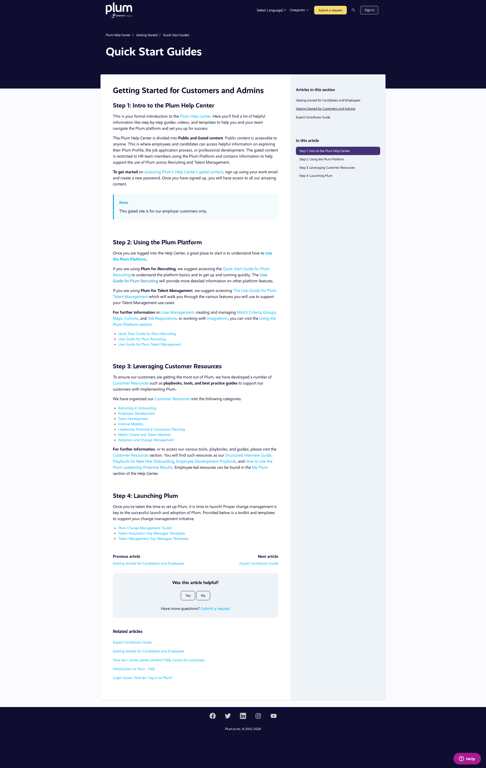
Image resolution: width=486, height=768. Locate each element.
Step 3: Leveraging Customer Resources (327, 167)
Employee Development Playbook (206, 461)
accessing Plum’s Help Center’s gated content (183, 171)
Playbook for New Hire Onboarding (143, 461)
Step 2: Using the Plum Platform (321, 159)
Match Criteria (249, 312)
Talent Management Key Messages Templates (153, 539)
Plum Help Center (118, 35)
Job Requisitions (162, 318)
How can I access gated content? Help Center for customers (159, 660)
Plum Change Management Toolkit (145, 528)
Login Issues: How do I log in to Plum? (142, 678)
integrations (217, 318)
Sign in (369, 10)
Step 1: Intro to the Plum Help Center (324, 151)
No (203, 595)
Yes (188, 595)
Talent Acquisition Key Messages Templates (151, 533)
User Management (177, 312)
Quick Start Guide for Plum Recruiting (147, 334)
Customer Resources (131, 383)
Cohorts (131, 318)
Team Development (133, 419)
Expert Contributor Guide (258, 563)
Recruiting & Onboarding (137, 408)
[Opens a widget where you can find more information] (467, 759)
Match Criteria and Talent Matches (144, 435)
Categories (298, 10)
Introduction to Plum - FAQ (134, 669)
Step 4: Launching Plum (315, 176)
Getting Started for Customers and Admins (325, 109)
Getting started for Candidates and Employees (148, 563)
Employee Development (136, 413)
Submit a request (330, 10)
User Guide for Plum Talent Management (149, 344)
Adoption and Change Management (146, 440)
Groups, (270, 312)
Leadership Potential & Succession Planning (151, 429)
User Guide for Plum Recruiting (142, 339)
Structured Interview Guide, (248, 455)
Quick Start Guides (176, 35)
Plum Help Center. (196, 116)
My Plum (260, 467)
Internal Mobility (130, 424)
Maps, (118, 318)
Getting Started (146, 35)
